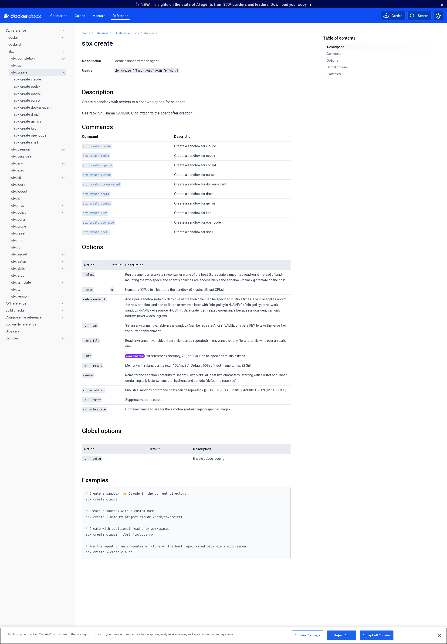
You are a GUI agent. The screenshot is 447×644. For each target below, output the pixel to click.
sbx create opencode (30, 135)
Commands (97, 127)
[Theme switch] (438, 16)
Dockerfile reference (21, 324)
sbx (11, 51)
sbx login (18, 184)
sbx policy (18, 212)
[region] (223, 635)
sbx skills (18, 268)
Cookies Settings (307, 635)
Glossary (12, 331)
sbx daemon (20, 149)
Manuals (99, 16)
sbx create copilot (27, 93)
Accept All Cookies (376, 635)
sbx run (16, 247)
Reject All (341, 635)
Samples (12, 338)
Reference (120, 16)
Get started (58, 16)
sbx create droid (26, 114)
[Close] (439, 635)
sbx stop (17, 275)
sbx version (20, 296)
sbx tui (16, 289)
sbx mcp (17, 205)
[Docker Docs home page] (22, 16)
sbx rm (16, 240)
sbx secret (19, 254)
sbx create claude (27, 79)
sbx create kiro (25, 128)
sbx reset (18, 233)
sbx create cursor (27, 100)
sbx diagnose (21, 156)
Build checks (15, 310)
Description (97, 92)
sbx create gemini (27, 121)
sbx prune (18, 226)
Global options (101, 430)
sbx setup (18, 261)
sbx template (21, 282)
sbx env (17, 163)
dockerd (14, 44)
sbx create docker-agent (32, 107)
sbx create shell (26, 142)
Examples (95, 480)
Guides (80, 16)
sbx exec (18, 170)
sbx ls (15, 198)
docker (13, 37)
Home (86, 33)
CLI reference (16, 30)
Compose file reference (24, 317)
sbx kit (16, 177)
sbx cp (16, 65)
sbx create (19, 72)
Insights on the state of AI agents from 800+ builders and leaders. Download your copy (230, 4)
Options (92, 247)
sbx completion (23, 58)
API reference (16, 303)
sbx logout (19, 191)
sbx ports (18, 219)
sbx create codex (27, 86)
